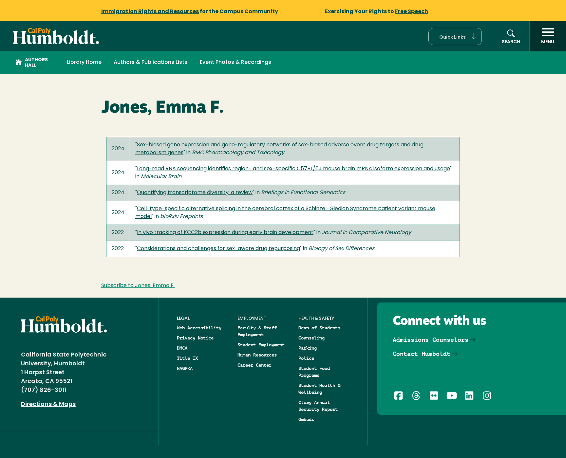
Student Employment (261, 344)
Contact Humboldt (421, 353)
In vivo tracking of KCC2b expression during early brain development (225, 232)
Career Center (254, 365)
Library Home (84, 62)
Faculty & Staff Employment (257, 331)
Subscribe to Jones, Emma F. (138, 285)
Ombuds (306, 419)
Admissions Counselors (430, 339)
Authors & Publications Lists (150, 62)
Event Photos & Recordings (235, 62)
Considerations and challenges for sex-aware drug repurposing (218, 248)
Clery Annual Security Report (318, 406)
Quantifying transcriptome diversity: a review (195, 192)
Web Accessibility (199, 327)
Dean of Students (319, 327)
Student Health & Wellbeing (319, 389)
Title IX (187, 358)
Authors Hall (36, 63)
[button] (455, 36)
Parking (307, 348)
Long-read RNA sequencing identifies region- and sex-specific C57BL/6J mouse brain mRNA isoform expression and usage (293, 169)
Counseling (311, 337)
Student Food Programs (314, 372)
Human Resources (257, 354)
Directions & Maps (48, 405)
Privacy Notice (195, 337)
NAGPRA (185, 368)
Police (306, 358)
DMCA (182, 348)
